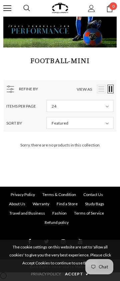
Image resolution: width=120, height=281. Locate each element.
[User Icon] (91, 8)
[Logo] (60, 8)
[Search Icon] (26, 8)
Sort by (14, 123)
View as (84, 89)
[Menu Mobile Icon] (7, 8)
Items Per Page (21, 106)
